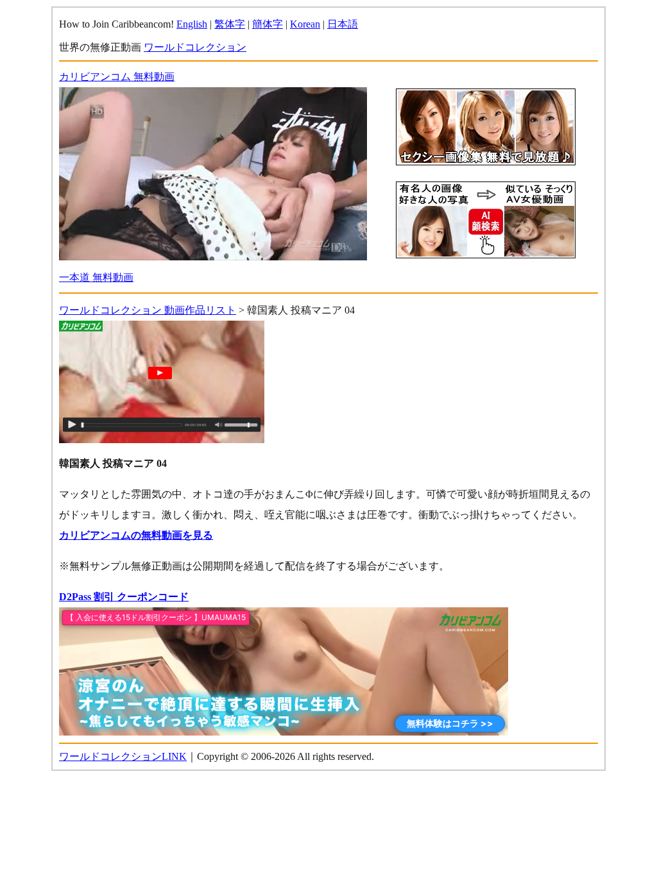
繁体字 (229, 24)
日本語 (342, 24)
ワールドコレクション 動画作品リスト (147, 310)
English (191, 24)
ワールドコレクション (195, 47)
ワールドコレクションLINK (123, 756)
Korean (305, 24)
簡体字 (267, 24)
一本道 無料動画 (96, 277)
